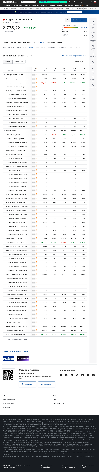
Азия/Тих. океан (88, 8)
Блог (4, 395)
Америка (67, 8)
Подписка (82, 27)
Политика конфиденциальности (68, 466)
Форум (59, 43)
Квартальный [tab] (19, 61)
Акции (6, 8)
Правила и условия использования (46, 466)
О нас (54, 395)
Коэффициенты (52, 47)
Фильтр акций (14, 8)
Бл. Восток (80, 8)
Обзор (5, 43)
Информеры (7, 407)
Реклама (55, 399)
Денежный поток (40, 47)
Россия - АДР (59, 8)
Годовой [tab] (8, 61)
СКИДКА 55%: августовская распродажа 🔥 (52, 2)
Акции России (23, 8)
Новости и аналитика (26, 43)
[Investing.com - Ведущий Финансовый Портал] (10, 2)
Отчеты (70, 47)
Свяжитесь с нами (59, 403)
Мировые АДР (50, 8)
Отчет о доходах (22, 47)
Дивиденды (62, 47)
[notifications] (91, 2)
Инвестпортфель (9, 403)
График (13, 43)
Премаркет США (40, 8)
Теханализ (50, 43)
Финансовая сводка (8, 47)
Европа (73, 8)
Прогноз (77, 47)
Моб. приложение (9, 399)
